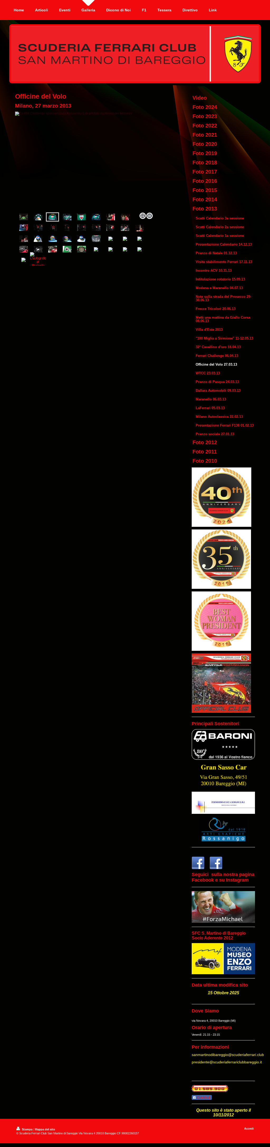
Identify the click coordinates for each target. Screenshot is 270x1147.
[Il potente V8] (96, 238)
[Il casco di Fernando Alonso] (38, 238)
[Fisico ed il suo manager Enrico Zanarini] (38, 227)
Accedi (249, 1128)
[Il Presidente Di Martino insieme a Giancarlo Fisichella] (125, 217)
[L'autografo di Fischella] (38, 259)
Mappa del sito (45, 1129)
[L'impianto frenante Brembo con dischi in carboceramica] (81, 249)
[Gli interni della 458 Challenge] (23, 249)
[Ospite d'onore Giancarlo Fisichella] (110, 217)
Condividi (203, 1098)
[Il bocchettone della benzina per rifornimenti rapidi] (67, 249)
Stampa (27, 1129)
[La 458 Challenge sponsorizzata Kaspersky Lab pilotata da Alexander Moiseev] (85, 161)
